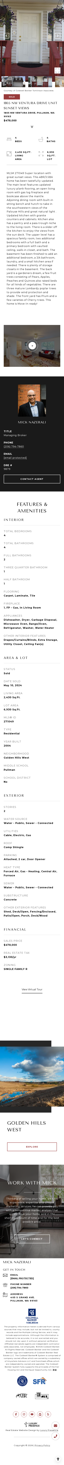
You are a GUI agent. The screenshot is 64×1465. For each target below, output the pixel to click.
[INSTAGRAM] (24, 1414)
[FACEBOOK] (16, 1414)
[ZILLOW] (40, 1414)
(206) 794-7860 (14, 446)
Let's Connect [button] (32, 1239)
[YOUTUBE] (32, 1414)
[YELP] (48, 1414)
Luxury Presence (49, 1430)
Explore (32, 1146)
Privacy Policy (42, 1445)
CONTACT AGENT (32, 479)
